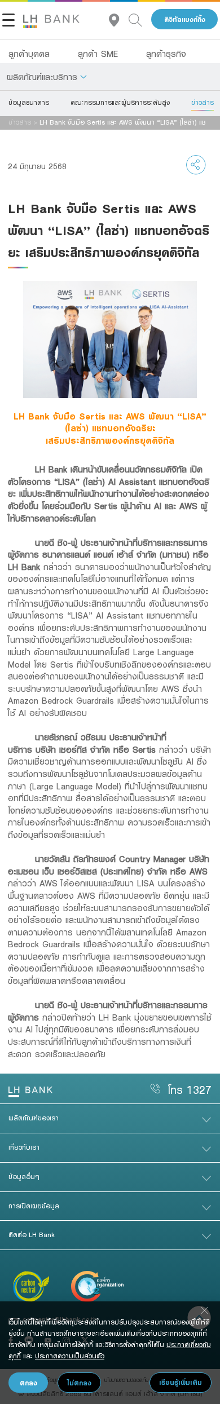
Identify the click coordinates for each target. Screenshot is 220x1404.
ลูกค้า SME (98, 53)
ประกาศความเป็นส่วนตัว (69, 1355)
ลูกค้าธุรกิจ (166, 53)
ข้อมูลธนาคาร (28, 102)
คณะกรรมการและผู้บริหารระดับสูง (120, 102)
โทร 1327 (190, 1090)
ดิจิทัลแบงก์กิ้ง (184, 19)
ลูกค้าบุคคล (29, 53)
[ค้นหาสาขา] (119, 19)
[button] (47, 76)
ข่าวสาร (202, 102)
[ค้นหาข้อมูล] (140, 19)
